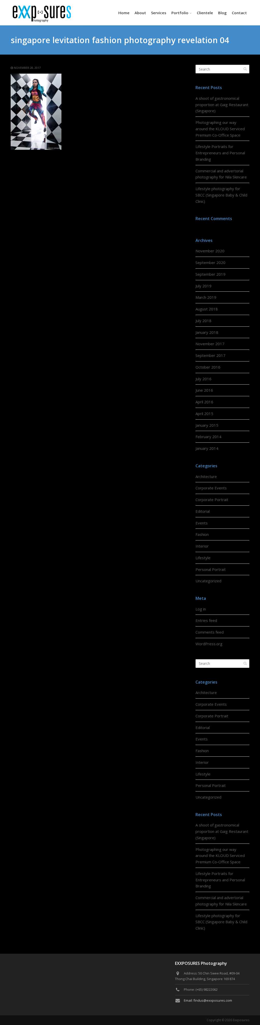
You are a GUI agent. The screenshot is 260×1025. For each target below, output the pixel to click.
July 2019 (204, 285)
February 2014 (208, 436)
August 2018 (207, 308)
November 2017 (210, 343)
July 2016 (204, 378)
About (140, 12)
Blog (222, 12)
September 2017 (210, 355)
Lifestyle (203, 557)
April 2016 (204, 401)
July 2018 (204, 320)
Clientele (205, 12)
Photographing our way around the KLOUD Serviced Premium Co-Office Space (220, 129)
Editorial (203, 511)
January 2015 (207, 425)
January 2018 (207, 332)
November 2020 (210, 250)
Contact (239, 12)
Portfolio (179, 12)
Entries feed (206, 620)
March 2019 (206, 297)
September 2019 (210, 274)
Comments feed (210, 632)
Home (123, 12)
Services (158, 12)
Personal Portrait (211, 569)
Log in (201, 608)
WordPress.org (209, 643)
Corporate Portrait (212, 499)
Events (202, 522)
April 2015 (204, 413)
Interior (202, 546)
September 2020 (210, 262)
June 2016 (204, 390)
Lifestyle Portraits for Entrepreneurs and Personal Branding (220, 153)
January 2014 (207, 448)
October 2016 (208, 367)
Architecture (206, 476)
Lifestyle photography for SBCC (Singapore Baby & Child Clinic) (221, 195)
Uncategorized (208, 580)
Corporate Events (211, 487)
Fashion (202, 534)
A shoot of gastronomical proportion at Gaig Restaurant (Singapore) (222, 104)
